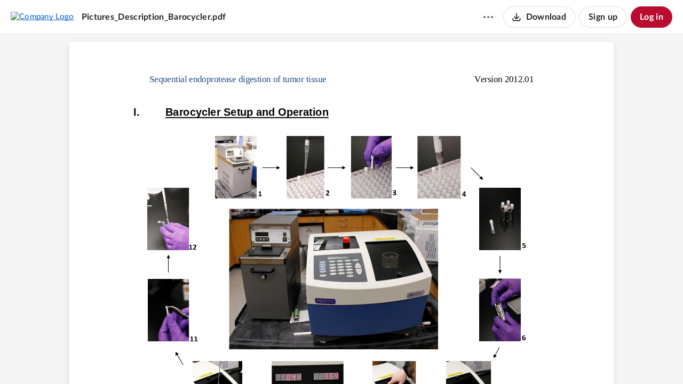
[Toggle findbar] (301, 357)
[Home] (42, 16)
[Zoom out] (322, 357)
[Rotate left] (380, 357)
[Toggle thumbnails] (282, 357)
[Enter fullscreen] (400, 357)
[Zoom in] (359, 357)
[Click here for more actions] (488, 17)
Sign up (603, 17)
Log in (651, 17)
